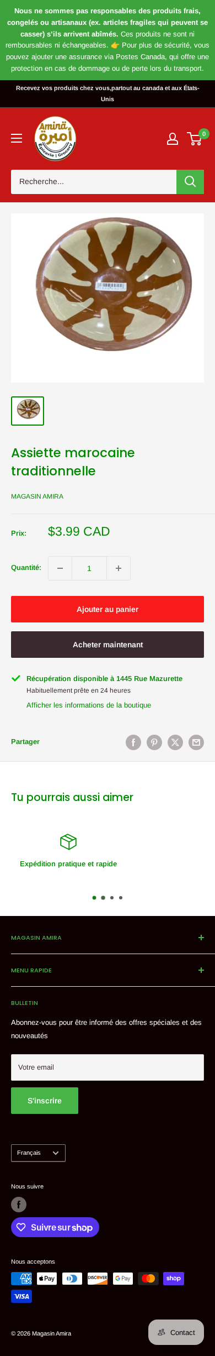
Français (29, 1152)
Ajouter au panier (107, 609)
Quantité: (26, 567)
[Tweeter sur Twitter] (175, 742)
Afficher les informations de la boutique (88, 705)
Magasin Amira (37, 496)
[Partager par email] (196, 742)
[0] (195, 138)
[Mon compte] (172, 139)
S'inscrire (45, 1100)
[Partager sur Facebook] (133, 742)
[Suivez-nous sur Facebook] (18, 1204)
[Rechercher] (190, 182)
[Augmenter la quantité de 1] (118, 568)
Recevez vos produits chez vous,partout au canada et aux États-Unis (108, 94)
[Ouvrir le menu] (16, 138)
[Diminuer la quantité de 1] (60, 568)
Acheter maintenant (108, 644)
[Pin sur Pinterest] (154, 742)
